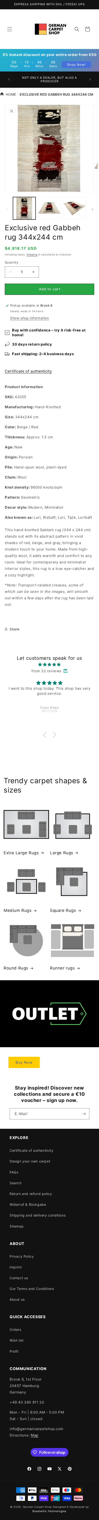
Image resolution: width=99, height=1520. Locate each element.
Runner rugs (62, 968)
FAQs (14, 1172)
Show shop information (29, 318)
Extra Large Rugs (21, 852)
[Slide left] (6, 209)
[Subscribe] (84, 1113)
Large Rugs (61, 852)
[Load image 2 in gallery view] (49, 208)
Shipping (31, 254)
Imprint (16, 1267)
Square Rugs (63, 910)
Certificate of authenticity (28, 371)
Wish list (17, 1340)
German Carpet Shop (37, 1507)
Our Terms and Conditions (32, 1289)
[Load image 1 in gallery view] (24, 208)
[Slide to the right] (92, 209)
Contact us (19, 1278)
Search (16, 1183)
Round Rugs (16, 968)
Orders (15, 1329)
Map (34, 1435)
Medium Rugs (18, 910)
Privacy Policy (22, 1256)
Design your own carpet (30, 1161)
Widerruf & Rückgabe (28, 1204)
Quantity (11, 262)
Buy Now (24, 1062)
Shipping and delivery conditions (38, 1215)
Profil (14, 1351)
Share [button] (14, 629)
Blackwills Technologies (49, 1511)
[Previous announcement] (9, 79)
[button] (9, 29)
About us (17, 1299)
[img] (49, 664)
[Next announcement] (90, 79)
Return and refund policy (31, 1194)
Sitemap (17, 1226)
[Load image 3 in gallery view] (74, 208)
